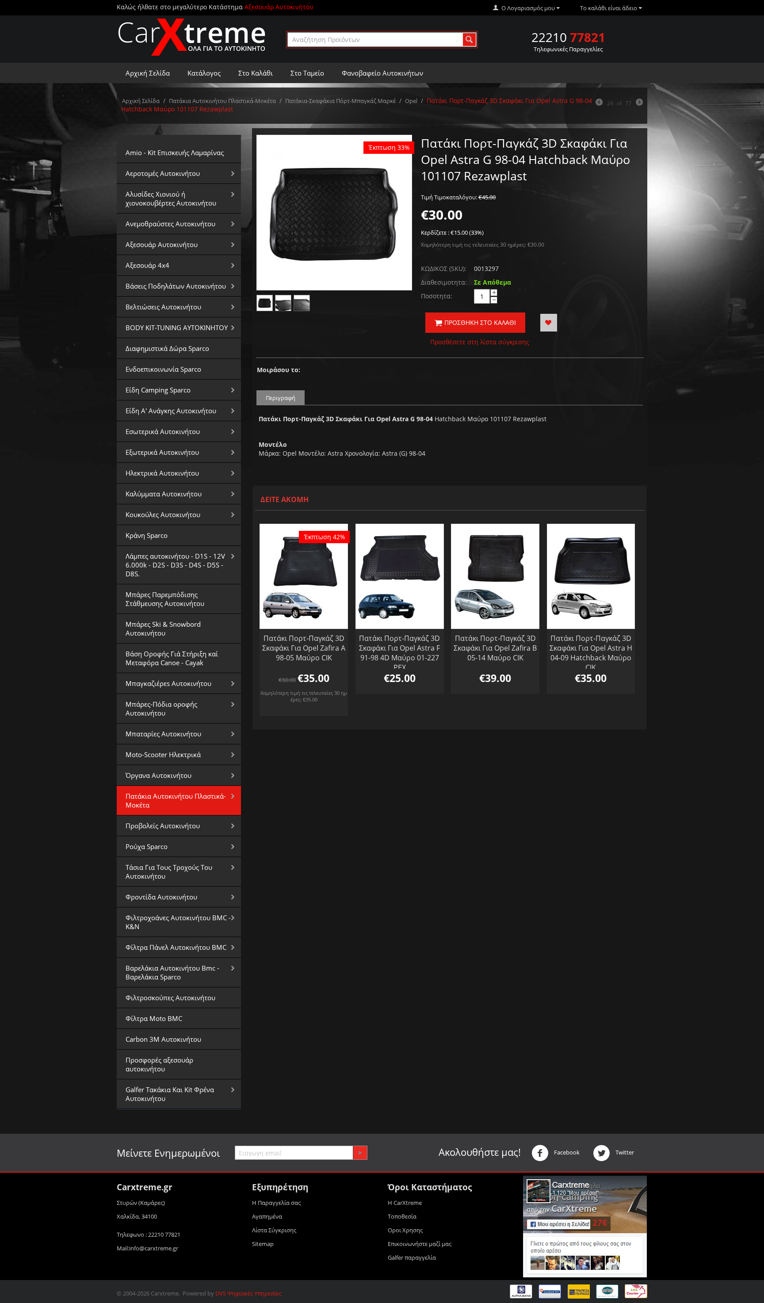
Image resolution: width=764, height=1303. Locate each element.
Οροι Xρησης (405, 1230)
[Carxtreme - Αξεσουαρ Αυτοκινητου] (192, 37)
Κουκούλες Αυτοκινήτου (163, 514)
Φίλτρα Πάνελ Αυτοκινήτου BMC (176, 947)
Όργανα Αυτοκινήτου (158, 775)
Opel (411, 101)
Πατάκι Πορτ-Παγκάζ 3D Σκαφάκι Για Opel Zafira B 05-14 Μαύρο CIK (495, 648)
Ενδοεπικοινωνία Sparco (163, 369)
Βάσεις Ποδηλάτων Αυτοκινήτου (176, 286)
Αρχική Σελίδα (148, 73)
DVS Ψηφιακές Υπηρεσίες (248, 1293)
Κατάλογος (204, 73)
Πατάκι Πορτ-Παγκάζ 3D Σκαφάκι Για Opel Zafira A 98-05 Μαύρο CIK (303, 648)
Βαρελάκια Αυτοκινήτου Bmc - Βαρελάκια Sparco (172, 972)
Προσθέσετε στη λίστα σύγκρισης (479, 342)
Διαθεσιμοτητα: (444, 282)
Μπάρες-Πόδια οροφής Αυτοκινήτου (161, 708)
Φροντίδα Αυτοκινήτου (161, 896)
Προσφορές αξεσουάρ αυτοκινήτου (159, 1064)
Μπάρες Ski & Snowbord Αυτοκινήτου (163, 628)
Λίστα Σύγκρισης (274, 1230)
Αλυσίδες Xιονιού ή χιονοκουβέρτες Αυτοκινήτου (171, 198)
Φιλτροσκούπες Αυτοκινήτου (170, 997)
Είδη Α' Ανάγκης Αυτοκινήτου (171, 410)
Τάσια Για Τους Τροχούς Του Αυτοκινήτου (169, 871)
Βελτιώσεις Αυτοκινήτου (163, 306)
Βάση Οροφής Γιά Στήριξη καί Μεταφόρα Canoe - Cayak (172, 658)
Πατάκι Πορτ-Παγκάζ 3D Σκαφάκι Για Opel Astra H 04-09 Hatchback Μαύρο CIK (591, 652)
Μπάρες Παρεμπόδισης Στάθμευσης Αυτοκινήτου (165, 599)
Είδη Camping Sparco (158, 389)
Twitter (624, 1152)
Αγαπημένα (267, 1216)
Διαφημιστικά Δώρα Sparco (167, 348)
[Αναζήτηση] (469, 39)
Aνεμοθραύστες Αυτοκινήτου (170, 223)
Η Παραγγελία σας (276, 1203)
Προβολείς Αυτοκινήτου (163, 825)
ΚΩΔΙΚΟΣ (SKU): (443, 268)
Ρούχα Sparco (147, 846)
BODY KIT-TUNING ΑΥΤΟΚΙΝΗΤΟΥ (177, 327)
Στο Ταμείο (307, 73)
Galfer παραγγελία (412, 1257)
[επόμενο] (639, 103)
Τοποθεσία (402, 1216)
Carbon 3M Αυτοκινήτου (163, 1039)
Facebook (566, 1152)
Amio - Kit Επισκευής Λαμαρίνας (175, 152)
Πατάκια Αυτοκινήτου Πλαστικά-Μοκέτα (222, 101)
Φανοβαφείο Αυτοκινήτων (382, 73)
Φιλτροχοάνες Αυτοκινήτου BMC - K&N (178, 922)
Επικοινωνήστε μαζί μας (419, 1244)
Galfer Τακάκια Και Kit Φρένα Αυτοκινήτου (170, 1094)
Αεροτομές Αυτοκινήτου (163, 173)
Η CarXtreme (405, 1203)
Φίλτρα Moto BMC (154, 1018)
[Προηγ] (599, 103)
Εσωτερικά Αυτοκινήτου (163, 431)
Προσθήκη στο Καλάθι (480, 322)
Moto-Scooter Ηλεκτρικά (163, 754)
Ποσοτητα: (436, 296)
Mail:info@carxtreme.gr (147, 1248)
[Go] (360, 1152)
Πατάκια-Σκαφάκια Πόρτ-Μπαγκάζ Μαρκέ (340, 101)
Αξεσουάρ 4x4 (147, 265)
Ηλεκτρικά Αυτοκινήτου (162, 473)
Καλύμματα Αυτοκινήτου (164, 493)
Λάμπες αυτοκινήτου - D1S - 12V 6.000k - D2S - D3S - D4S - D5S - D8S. (175, 565)
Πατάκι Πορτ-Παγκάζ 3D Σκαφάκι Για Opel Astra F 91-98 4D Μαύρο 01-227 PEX (399, 652)
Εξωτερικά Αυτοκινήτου (162, 452)
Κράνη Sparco (147, 535)
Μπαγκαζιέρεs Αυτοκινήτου (168, 683)
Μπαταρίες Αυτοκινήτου (163, 733)
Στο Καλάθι (255, 73)
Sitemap (263, 1244)
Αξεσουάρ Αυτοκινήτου (162, 244)
